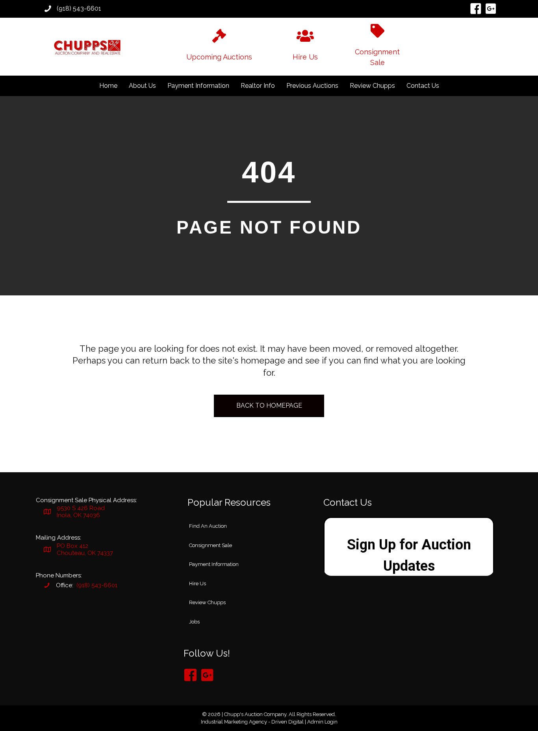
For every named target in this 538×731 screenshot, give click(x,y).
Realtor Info (258, 85)
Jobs (194, 622)
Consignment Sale (210, 545)
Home (108, 85)
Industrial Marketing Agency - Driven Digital (252, 722)
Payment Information (198, 85)
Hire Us (197, 583)
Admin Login (322, 722)
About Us (142, 85)
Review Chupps (372, 85)
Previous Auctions (312, 85)
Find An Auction (208, 526)
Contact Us (422, 85)
